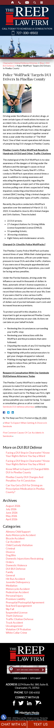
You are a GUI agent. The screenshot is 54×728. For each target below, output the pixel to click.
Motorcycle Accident (18, 588)
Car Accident (13, 541)
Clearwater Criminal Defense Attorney (20, 63)
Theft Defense (14, 615)
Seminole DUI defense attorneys (19, 406)
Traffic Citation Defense (19, 619)
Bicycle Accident (15, 538)
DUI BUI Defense (15, 568)
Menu (41, 2)
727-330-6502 (27, 33)
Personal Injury (14, 595)
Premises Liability (15, 599)
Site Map (35, 678)
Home (12, 2)
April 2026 (11, 519)
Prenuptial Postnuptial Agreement (25, 602)
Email (27, 2)
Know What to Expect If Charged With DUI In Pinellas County (27, 470)
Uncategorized (14, 625)
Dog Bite (11, 555)
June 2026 (11, 512)
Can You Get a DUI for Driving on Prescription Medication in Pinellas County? (25, 489)
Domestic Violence (16, 565)
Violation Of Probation (18, 629)
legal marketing (20, 720)
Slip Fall (10, 609)
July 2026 (11, 509)
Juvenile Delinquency (18, 582)
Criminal (10, 548)
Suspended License (17, 612)
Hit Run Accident (15, 578)
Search (34, 2)
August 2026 (13, 505)
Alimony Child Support (18, 531)
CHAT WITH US (13, 724)
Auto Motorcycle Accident (21, 535)
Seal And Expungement (19, 605)
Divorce (10, 551)
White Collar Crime (16, 632)
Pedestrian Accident (17, 592)
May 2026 (11, 515)
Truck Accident (14, 622)
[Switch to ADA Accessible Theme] (3, 717)
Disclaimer (20, 678)
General (10, 575)
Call (19, 2)
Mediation (11, 585)
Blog (42, 63)
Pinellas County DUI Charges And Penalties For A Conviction (24, 478)
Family (9, 572)
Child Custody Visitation (19, 545)
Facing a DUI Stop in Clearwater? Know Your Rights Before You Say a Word (28, 454)
